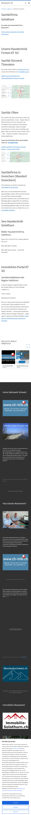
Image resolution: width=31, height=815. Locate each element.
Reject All (15, 812)
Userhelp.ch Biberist (17, 692)
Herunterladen (23, 657)
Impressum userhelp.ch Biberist (15, 491)
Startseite (3, 9)
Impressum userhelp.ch (11, 579)
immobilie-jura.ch (23, 72)
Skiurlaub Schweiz (7, 479)
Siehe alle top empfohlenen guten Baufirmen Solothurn (14, 318)
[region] (15, 777)
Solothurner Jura (23, 69)
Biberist (19, 579)
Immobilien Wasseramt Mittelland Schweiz (11, 657)
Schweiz (23, 579)
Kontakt (7, 596)
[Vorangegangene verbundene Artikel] (24, 346)
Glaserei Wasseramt (22, 366)
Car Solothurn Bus (8, 366)
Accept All (15, 803)
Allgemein (9, 9)
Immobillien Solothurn (8, 210)
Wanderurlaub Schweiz (16, 479)
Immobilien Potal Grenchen (9, 187)
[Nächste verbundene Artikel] (28, 346)
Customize (15, 807)
